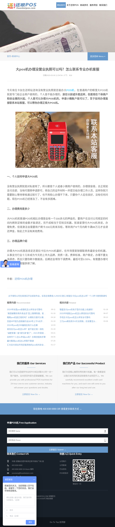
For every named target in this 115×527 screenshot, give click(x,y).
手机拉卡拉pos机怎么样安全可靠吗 (75, 317)
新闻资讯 (84, 5)
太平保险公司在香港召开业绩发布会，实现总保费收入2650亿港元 (37, 296)
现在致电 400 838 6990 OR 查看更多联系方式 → (57, 409)
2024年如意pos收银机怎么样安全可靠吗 (24, 309)
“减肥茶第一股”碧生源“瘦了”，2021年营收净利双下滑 (26, 333)
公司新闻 (63, 465)
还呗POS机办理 (24, 279)
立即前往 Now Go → (31, 394)
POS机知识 (64, 473)
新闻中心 (16, 56)
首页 (9, 56)
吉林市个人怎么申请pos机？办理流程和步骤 (26, 337)
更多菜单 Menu (97, 56)
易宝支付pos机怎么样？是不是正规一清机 (25, 329)
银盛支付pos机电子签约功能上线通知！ (77, 309)
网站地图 (49, 499)
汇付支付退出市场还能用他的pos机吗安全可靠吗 (26, 345)
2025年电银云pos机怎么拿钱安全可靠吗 (77, 313)
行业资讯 (63, 469)
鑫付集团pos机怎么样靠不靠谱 (20, 341)
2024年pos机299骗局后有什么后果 (22, 325)
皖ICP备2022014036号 (37, 499)
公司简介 (63, 461)
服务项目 (94, 5)
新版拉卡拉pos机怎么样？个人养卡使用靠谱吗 (86, 296)
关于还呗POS (73, 5)
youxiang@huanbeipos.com (22, 473)
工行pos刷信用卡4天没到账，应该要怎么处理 (79, 321)
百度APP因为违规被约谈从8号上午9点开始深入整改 (26, 321)
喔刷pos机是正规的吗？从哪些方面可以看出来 (26, 317)
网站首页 (61, 5)
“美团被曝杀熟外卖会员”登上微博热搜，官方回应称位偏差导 (26, 313)
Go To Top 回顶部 (57, 522)
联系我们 (103, 5)
